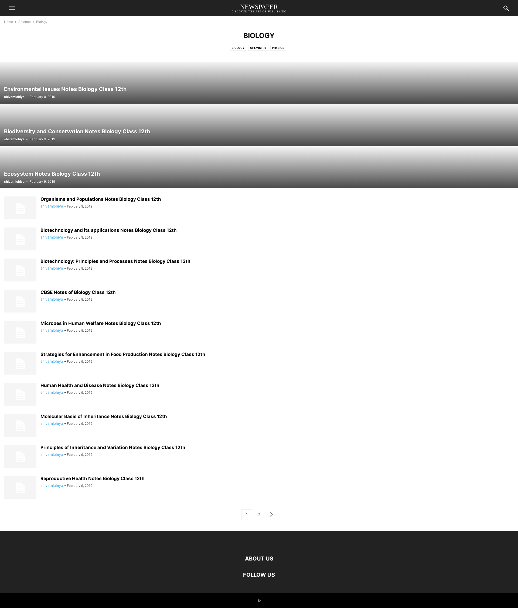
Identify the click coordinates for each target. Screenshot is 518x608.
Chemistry (258, 47)
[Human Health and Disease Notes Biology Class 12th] (20, 395)
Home (8, 22)
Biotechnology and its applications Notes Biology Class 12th (108, 230)
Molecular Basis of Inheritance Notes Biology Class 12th (103, 416)
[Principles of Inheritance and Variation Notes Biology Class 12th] (20, 457)
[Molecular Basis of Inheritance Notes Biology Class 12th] (20, 426)
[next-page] (271, 515)
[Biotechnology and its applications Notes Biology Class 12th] (20, 239)
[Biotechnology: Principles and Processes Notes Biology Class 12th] (20, 271)
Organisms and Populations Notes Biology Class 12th (100, 199)
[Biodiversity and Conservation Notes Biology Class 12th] (259, 125)
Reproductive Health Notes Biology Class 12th (92, 478)
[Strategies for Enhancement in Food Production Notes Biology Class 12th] (20, 364)
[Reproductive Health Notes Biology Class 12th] (20, 488)
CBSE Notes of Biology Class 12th (78, 292)
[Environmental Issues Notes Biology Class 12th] (259, 83)
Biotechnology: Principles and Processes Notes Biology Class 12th (115, 261)
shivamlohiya (14, 97)
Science (24, 22)
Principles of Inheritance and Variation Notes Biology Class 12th (112, 447)
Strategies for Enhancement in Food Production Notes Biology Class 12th (122, 354)
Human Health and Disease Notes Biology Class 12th (99, 385)
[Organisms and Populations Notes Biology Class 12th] (20, 208)
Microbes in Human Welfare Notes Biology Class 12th (100, 323)
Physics (278, 47)
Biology (238, 47)
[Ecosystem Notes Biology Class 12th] (259, 167)
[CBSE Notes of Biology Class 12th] (20, 302)
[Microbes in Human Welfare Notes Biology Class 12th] (20, 333)
